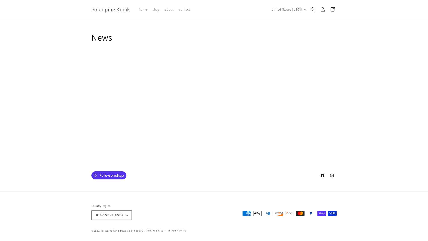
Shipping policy (177, 230)
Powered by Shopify (131, 230)
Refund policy (155, 230)
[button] (313, 9)
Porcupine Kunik (110, 230)
